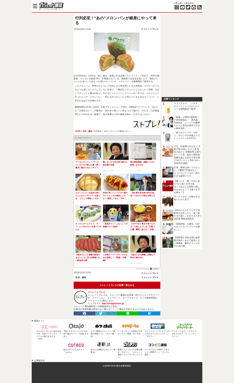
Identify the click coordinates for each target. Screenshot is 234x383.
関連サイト (39, 321)
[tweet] (100, 313)
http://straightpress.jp (113, 303)
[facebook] (84, 313)
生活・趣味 (80, 277)
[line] (128, 313)
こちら (113, 306)
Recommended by (143, 269)
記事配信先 (39, 360)
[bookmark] (149, 313)
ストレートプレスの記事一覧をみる (117, 285)
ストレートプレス (150, 29)
